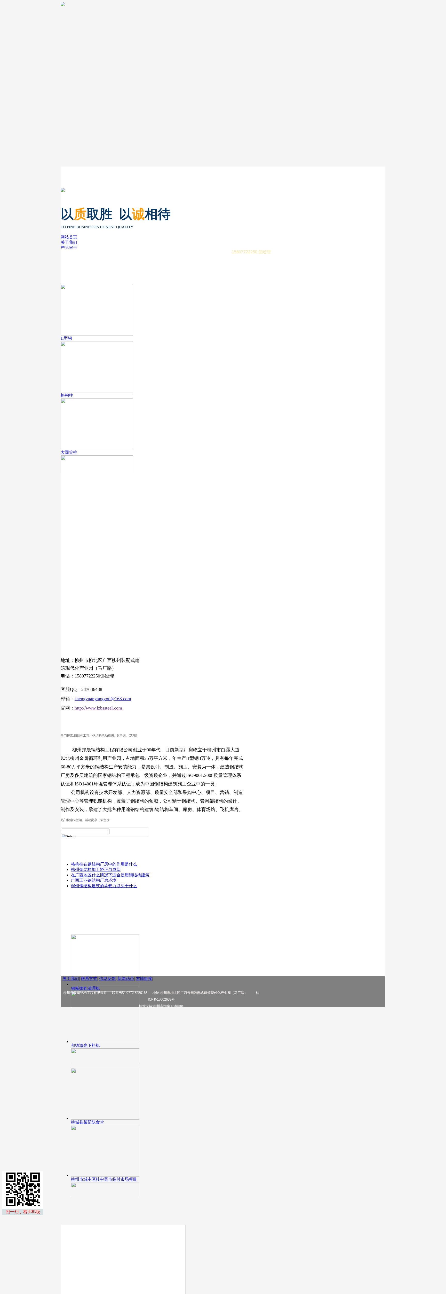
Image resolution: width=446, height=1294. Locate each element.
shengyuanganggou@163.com (103, 698)
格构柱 (67, 395)
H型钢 (66, 338)
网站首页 (69, 237)
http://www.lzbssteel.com (98, 708)
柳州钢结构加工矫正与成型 (96, 869)
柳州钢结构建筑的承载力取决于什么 (104, 886)
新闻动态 (125, 978)
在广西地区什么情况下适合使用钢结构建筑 (110, 875)
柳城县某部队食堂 (87, 1122)
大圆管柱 (69, 452)
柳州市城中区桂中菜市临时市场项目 (104, 1179)
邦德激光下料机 (85, 1045)
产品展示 (69, 248)
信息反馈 (107, 978)
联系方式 (89, 978)
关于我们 (69, 242)
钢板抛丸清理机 (85, 988)
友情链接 (144, 978)
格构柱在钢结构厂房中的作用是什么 (104, 864)
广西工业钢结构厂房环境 (93, 880)
